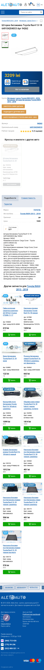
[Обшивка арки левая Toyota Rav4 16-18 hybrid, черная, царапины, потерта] (32, 393)
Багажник (11, 100)
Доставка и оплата (8, 612)
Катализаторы (28, 619)
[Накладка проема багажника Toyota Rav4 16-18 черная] (32, 299)
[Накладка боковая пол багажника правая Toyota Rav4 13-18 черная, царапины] (11, 488)
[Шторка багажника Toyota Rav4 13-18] (11, 149)
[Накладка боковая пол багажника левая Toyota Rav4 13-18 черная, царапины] (32, 440)
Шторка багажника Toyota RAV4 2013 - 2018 (24, 101)
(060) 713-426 (10, 641)
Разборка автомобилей (31, 614)
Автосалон (27, 617)
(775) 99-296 (10, 644)
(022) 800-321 (12, 648)
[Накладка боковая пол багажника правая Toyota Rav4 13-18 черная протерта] (11, 536)
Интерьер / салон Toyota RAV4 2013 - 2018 (23, 98)
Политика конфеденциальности (13, 653)
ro (42, 5)
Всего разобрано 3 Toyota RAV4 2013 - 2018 (19, 117)
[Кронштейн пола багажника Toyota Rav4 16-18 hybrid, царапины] (11, 393)
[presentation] (12, 51)
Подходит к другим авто (13, 112)
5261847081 (9, 587)
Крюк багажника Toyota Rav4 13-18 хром (9, 358)
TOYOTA (37, 210)
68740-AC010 (21, 587)
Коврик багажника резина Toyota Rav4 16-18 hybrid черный (11, 452)
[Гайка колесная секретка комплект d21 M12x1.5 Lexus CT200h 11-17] (11, 299)
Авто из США (27, 612)
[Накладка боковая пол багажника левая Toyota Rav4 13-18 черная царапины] (32, 488)
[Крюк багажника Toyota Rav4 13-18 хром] (11, 347)
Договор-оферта (7, 655)
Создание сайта (7, 667)
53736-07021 (34, 587)
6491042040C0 (36, 127)
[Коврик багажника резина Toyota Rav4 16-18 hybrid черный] (11, 440)
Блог (24, 626)
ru (38, 5)
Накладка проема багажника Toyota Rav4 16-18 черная (31, 310)
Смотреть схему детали (13, 106)
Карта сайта (5, 626)
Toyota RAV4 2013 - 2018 (30, 214)
